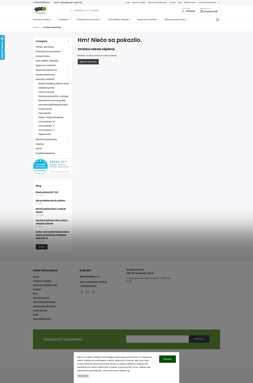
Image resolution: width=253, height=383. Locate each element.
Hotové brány (43, 56)
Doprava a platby (138, 2)
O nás (127, 2)
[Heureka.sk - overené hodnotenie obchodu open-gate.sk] (52, 173)
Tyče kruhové (45, 109)
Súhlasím (167, 359)
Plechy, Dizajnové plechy (50, 117)
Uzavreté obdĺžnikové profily (53, 104)
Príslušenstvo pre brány (48, 51)
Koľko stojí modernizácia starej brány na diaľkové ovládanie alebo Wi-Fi (52, 234)
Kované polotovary (45, 74)
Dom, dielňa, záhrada (47, 60)
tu (129, 370)
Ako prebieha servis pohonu (50, 200)
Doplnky (40, 144)
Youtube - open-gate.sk (94, 292)
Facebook (82, 292)
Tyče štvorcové (46, 92)
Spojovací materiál (46, 65)
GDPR (35, 314)
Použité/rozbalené (45, 153)
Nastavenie (83, 376)
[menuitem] (44, 19)
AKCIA (39, 148)
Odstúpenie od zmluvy (44, 306)
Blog (179, 2)
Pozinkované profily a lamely (53, 96)
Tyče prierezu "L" (46, 125)
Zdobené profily (46, 87)
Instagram (88, 292)
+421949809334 (88, 286)
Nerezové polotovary (46, 70)
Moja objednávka (42, 318)
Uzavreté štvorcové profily (52, 100)
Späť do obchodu (88, 61)
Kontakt (172, 2)
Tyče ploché (44, 113)
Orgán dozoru (40, 310)
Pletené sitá (44, 134)
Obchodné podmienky (207, 2)
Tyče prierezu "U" (46, 121)
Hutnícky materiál (45, 79)
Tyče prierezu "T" (46, 130)
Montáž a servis (190, 2)
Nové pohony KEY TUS (47, 192)
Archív (42, 247)
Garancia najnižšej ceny (157, 2)
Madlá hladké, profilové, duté (53, 83)
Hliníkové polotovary (46, 139)
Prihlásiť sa (199, 339)
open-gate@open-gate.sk (93, 281)
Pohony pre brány (45, 47)
